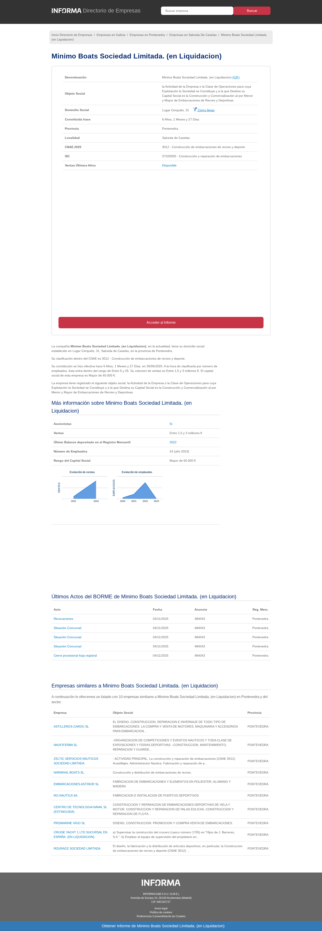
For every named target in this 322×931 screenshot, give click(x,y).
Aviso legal (161, 908)
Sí (171, 424)
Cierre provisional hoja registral (75, 655)
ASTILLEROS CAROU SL (71, 726)
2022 (173, 442)
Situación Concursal (67, 628)
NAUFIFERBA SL (65, 745)
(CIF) (236, 77)
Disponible (169, 165)
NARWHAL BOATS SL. (69, 772)
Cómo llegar (206, 110)
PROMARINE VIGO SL (69, 823)
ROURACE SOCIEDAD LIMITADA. (77, 848)
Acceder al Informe (161, 322)
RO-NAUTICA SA (65, 795)
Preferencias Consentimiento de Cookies (161, 916)
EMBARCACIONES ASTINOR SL (76, 784)
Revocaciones (63, 618)
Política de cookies (161, 912)
